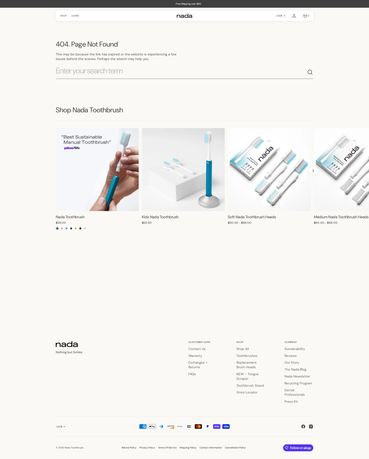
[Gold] (75, 228)
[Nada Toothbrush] (184, 16)
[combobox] (181, 72)
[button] (294, 15)
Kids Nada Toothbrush (160, 216)
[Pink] (61, 228)
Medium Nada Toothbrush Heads (341, 216)
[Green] (71, 228)
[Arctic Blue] (66, 228)
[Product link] (97, 169)
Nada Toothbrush (70, 216)
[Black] (80, 228)
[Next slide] (313, 171)
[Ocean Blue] (57, 228)
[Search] (310, 72)
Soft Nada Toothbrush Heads (252, 216)
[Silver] (84, 228)
